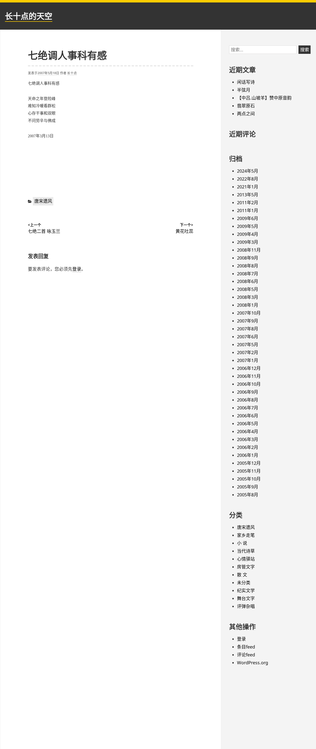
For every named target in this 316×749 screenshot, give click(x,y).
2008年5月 (247, 289)
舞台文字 (246, 598)
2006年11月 (249, 376)
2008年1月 (247, 305)
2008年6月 (247, 281)
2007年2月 (247, 352)
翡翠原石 (246, 106)
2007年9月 (247, 321)
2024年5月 (247, 171)
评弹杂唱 (246, 606)
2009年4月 (247, 234)
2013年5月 (247, 195)
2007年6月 (247, 337)
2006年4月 (247, 431)
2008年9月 (247, 258)
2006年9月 (247, 392)
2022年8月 (247, 179)
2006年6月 (247, 416)
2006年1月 (247, 455)
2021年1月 (247, 187)
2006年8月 (247, 400)
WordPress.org (252, 663)
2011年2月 (247, 202)
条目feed (246, 647)
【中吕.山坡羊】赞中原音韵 (264, 98)
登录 (76, 269)
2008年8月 (247, 266)
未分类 (243, 583)
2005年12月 (249, 463)
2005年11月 (249, 471)
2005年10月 (249, 479)
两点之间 (246, 114)
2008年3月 (247, 297)
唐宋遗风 (43, 201)
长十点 (72, 73)
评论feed (246, 655)
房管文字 (246, 567)
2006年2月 (247, 447)
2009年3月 (247, 242)
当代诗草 (246, 551)
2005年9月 (247, 487)
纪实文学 (246, 590)
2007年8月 (247, 329)
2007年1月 (247, 360)
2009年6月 (247, 218)
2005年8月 (247, 495)
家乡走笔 (246, 535)
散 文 (242, 575)
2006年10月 (249, 384)
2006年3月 (247, 439)
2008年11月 (249, 250)
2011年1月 (247, 210)
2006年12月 (249, 368)
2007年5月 (247, 344)
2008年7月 (247, 274)
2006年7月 (247, 408)
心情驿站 (246, 559)
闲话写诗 (246, 82)
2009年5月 (247, 226)
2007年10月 (249, 313)
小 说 (242, 543)
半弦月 (243, 90)
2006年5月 (247, 423)
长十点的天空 (28, 16)
